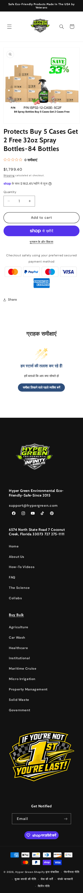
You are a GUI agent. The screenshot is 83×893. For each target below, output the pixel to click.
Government (19, 710)
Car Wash (17, 637)
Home (14, 546)
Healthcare (18, 648)
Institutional (19, 658)
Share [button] (12, 299)
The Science (19, 588)
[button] (9, 26)
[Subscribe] (66, 818)
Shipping (9, 175)
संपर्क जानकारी (65, 879)
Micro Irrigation (22, 679)
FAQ (12, 577)
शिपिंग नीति (44, 886)
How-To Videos (22, 567)
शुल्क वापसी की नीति (25, 879)
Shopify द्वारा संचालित (46, 872)
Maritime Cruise (22, 668)
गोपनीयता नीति (71, 872)
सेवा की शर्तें (47, 879)
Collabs (15, 598)
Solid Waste (19, 700)
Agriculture (18, 627)
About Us (16, 557)
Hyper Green (24, 872)
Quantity (10, 192)
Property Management (28, 689)
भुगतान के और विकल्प (41, 242)
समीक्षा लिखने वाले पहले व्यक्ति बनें (41, 387)
